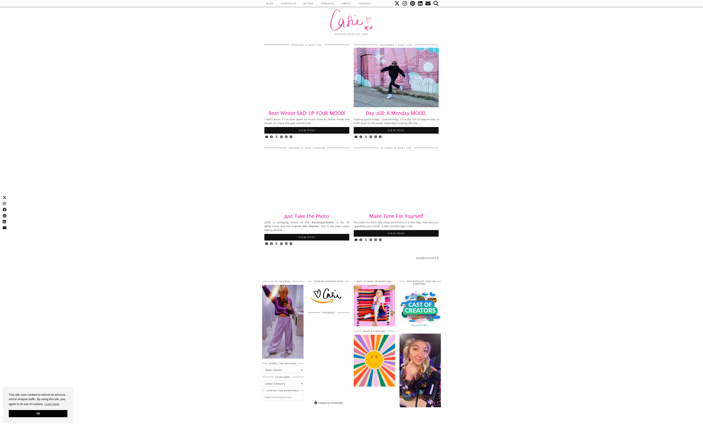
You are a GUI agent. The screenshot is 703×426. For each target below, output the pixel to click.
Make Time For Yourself (396, 216)
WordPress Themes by (421, 422)
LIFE (319, 45)
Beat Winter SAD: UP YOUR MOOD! (307, 113)
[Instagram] (405, 3)
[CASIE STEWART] (351, 17)
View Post (306, 130)
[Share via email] (266, 137)
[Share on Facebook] (271, 137)
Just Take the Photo (307, 216)
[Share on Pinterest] (281, 137)
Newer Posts (426, 258)
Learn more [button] (51, 404)
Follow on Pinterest (330, 403)
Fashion (319, 148)
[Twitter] (397, 3)
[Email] (428, 3)
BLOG (270, 3)
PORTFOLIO (288, 3)
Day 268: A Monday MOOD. (396, 113)
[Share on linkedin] (286, 137)
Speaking (328, 3)
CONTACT (364, 3)
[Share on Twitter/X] (276, 137)
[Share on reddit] (291, 137)
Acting (309, 3)
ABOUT (346, 3)
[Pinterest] (412, 3)
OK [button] (38, 413)
